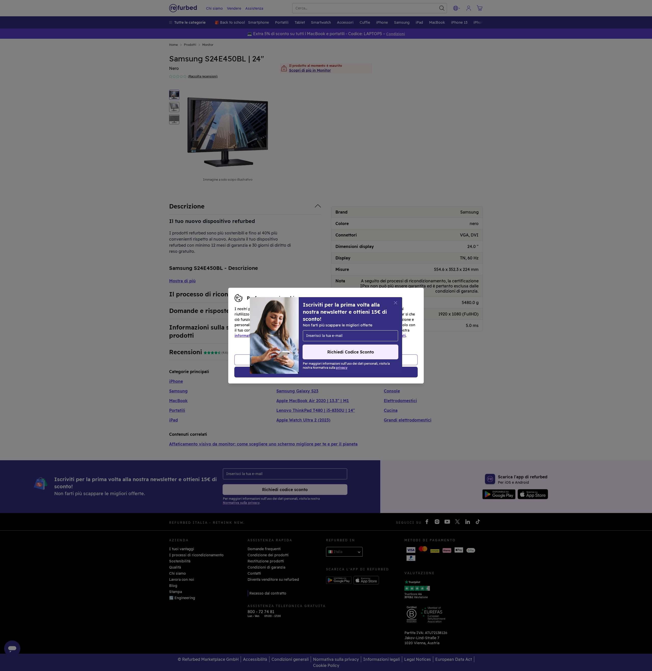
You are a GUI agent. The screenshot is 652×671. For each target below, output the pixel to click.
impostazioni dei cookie (324, 330)
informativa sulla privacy (257, 335)
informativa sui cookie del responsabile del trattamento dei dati (349, 335)
